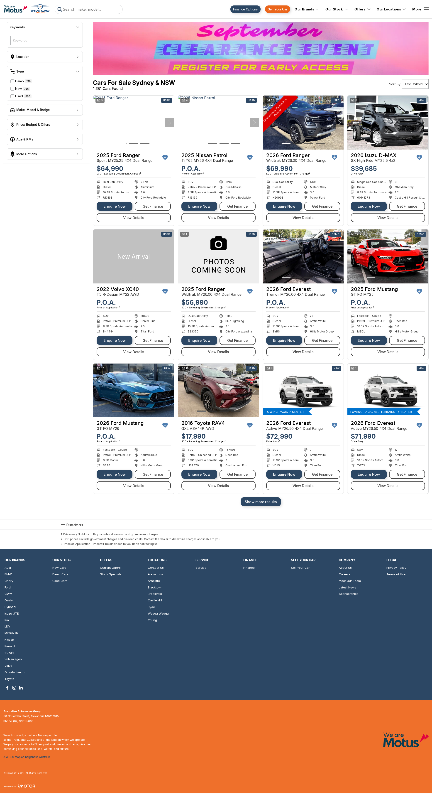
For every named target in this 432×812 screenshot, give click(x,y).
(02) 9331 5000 (23, 721)
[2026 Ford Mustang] (133, 391)
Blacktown (155, 587)
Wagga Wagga (158, 613)
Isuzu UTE (12, 613)
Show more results (261, 502)
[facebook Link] (7, 688)
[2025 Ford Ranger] (133, 123)
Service (200, 567)
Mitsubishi (12, 633)
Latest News (347, 587)
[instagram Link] (14, 688)
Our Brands (304, 9)
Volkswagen (13, 659)
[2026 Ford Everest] (303, 256)
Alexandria (155, 574)
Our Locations (389, 9)
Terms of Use (395, 574)
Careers (344, 574)
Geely (9, 600)
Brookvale (155, 593)
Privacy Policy (396, 567)
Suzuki (9, 653)
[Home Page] (26, 9)
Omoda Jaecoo (15, 672)
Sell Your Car (277, 9)
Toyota (9, 679)
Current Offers (110, 567)
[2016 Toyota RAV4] (218, 391)
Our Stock (334, 9)
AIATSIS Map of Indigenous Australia (27, 757)
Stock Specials (110, 574)
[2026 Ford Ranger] (303, 123)
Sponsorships (348, 593)
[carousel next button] (169, 122)
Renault (10, 646)
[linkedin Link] (21, 688)
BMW (8, 574)
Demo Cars (60, 574)
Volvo (8, 665)
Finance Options (245, 9)
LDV (7, 626)
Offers (359, 9)
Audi (8, 567)
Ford (8, 587)
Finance (249, 567)
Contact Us (156, 567)
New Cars (59, 567)
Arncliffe (154, 581)
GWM (8, 593)
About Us (345, 567)
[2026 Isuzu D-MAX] (387, 123)
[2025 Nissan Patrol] (218, 123)
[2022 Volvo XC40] (133, 256)
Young (152, 620)
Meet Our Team (350, 581)
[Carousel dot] (122, 143)
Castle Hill (155, 600)
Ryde (151, 607)
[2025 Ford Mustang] (387, 256)
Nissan (9, 639)
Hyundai (10, 607)
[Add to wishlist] (165, 157)
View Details (133, 217)
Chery (9, 581)
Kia (7, 620)
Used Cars (59, 581)
